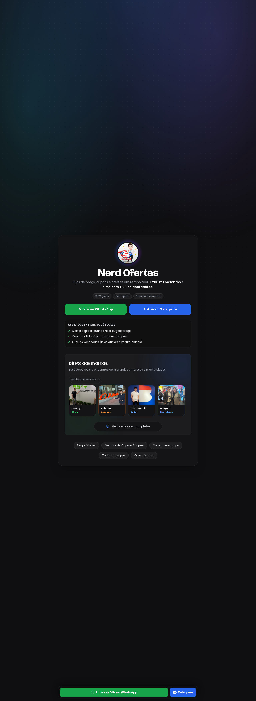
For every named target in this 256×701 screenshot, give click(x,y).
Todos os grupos (113, 455)
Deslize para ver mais (83, 379)
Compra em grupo (166, 445)
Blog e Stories (86, 445)
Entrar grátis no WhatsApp (116, 692)
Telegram (185, 692)
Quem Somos (144, 455)
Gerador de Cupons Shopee (124, 445)
